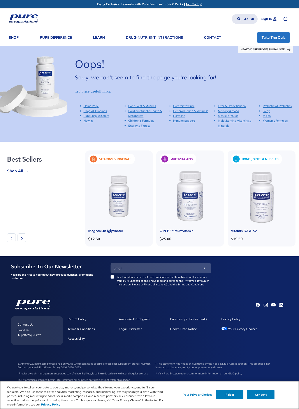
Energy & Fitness (139, 125)
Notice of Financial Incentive (149, 284)
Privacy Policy (192, 280)
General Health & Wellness (190, 111)
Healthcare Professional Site (263, 49)
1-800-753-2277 (29, 335)
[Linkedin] (281, 305)
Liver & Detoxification (232, 106)
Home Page (91, 106)
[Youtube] (273, 305)
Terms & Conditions (81, 329)
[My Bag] (285, 19)
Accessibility (76, 339)
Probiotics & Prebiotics (277, 106)
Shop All (18, 171)
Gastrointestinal (183, 106)
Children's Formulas (141, 120)
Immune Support (184, 120)
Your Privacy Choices (242, 329)
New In (88, 120)
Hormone (179, 115)
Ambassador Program (134, 319)
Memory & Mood (228, 111)
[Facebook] (257, 305)
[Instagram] (265, 305)
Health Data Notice (183, 329)
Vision (267, 115)
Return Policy (77, 319)
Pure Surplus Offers (96, 115)
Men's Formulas (228, 115)
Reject (229, 394)
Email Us (24, 330)
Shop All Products (95, 111)
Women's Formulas (275, 120)
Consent (261, 394)
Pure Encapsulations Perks (188, 319)
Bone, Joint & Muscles (142, 106)
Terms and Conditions (191, 284)
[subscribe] (203, 268)
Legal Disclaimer (130, 329)
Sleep (266, 111)
